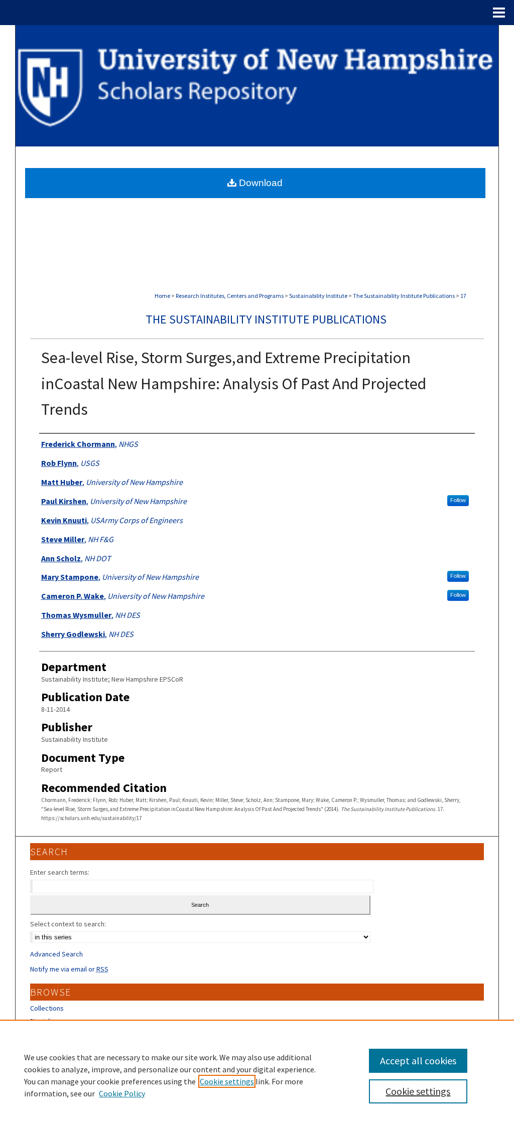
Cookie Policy (122, 1093)
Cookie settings (227, 1081)
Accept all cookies (418, 1060)
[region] (257, 1075)
